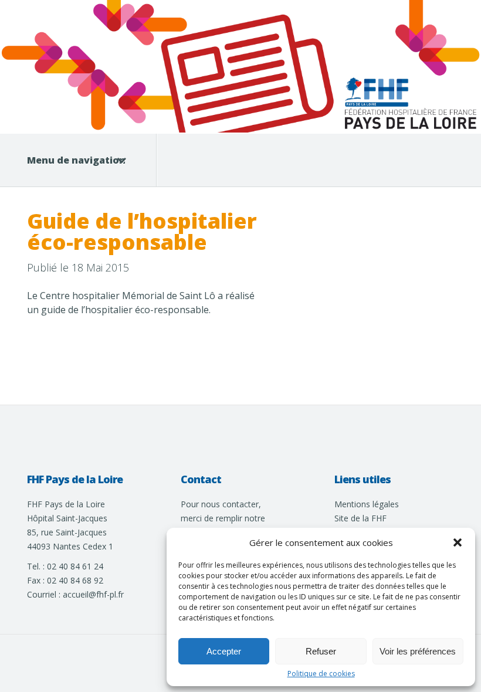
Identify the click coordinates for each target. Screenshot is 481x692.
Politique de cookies (321, 673)
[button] (457, 542)
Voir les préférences (418, 651)
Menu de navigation (76, 160)
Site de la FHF (360, 518)
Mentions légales (366, 504)
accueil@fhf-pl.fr (93, 594)
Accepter (223, 651)
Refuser (321, 651)
